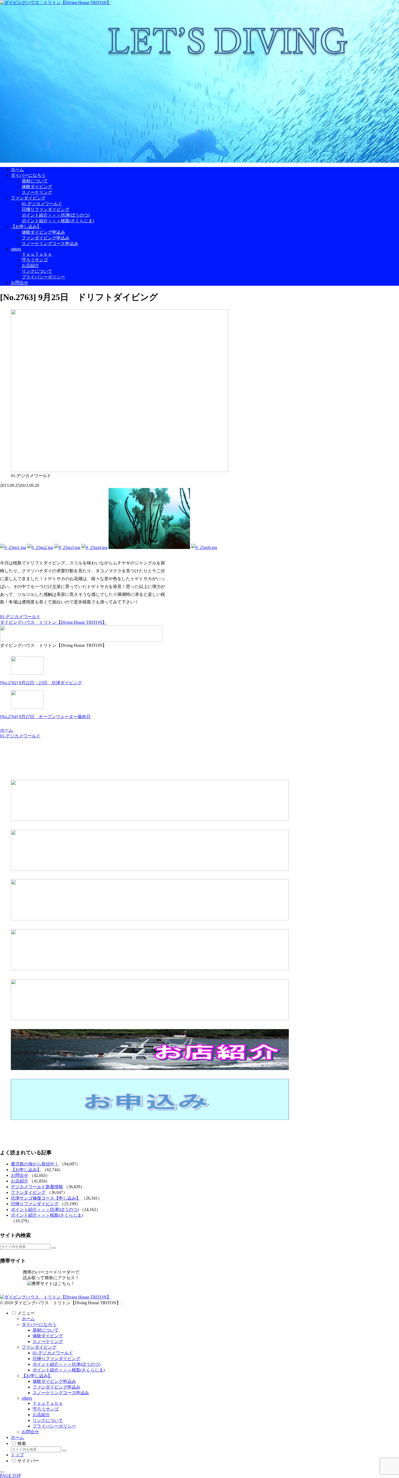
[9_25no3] (67, 547)
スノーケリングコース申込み (61, 1392)
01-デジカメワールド (20, 616)
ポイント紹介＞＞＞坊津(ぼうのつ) (45, 1209)
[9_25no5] (149, 547)
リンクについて (48, 1420)
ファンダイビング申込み (56, 1387)
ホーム (28, 1318)
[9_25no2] (40, 547)
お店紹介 (19, 1181)
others (27, 1398)
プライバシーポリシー (54, 1426)
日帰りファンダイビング (35, 1203)
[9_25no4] (94, 547)
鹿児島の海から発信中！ (35, 1164)
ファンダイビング (28, 1192)
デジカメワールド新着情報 (37, 1186)
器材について (46, 1330)
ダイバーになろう (39, 1324)
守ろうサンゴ (46, 1409)
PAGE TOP (10, 1475)
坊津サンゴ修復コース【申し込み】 (45, 1198)
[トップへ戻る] (2, 1472)
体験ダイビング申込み (54, 1381)
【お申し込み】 (26, 1169)
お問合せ (19, 1175)
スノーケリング (48, 1341)
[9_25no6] (204, 547)
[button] (53, 1248)
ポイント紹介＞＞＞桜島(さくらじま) (47, 1215)
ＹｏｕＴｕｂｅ (48, 1403)
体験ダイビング (48, 1336)
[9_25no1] (13, 547)
